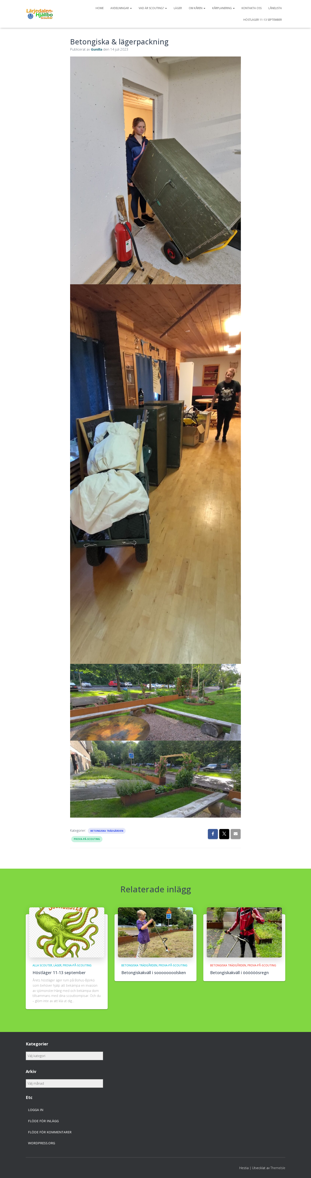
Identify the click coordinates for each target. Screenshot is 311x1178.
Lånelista (275, 8)
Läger (178, 8)
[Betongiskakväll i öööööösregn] (244, 932)
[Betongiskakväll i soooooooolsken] (155, 932)
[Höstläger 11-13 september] (66, 932)
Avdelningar (120, 8)
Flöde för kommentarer (49, 1132)
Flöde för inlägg (43, 1121)
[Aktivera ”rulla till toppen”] (302, 1169)
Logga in (35, 1110)
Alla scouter (42, 965)
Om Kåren (196, 8)
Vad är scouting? (152, 8)
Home (100, 8)
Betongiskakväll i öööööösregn (239, 972)
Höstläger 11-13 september (262, 20)
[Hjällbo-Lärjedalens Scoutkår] (39, 14)
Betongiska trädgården (106, 830)
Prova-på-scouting (87, 839)
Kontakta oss (252, 8)
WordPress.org (41, 1143)
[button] (131, 8)
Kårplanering (222, 8)
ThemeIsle (277, 1168)
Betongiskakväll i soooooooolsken (153, 972)
